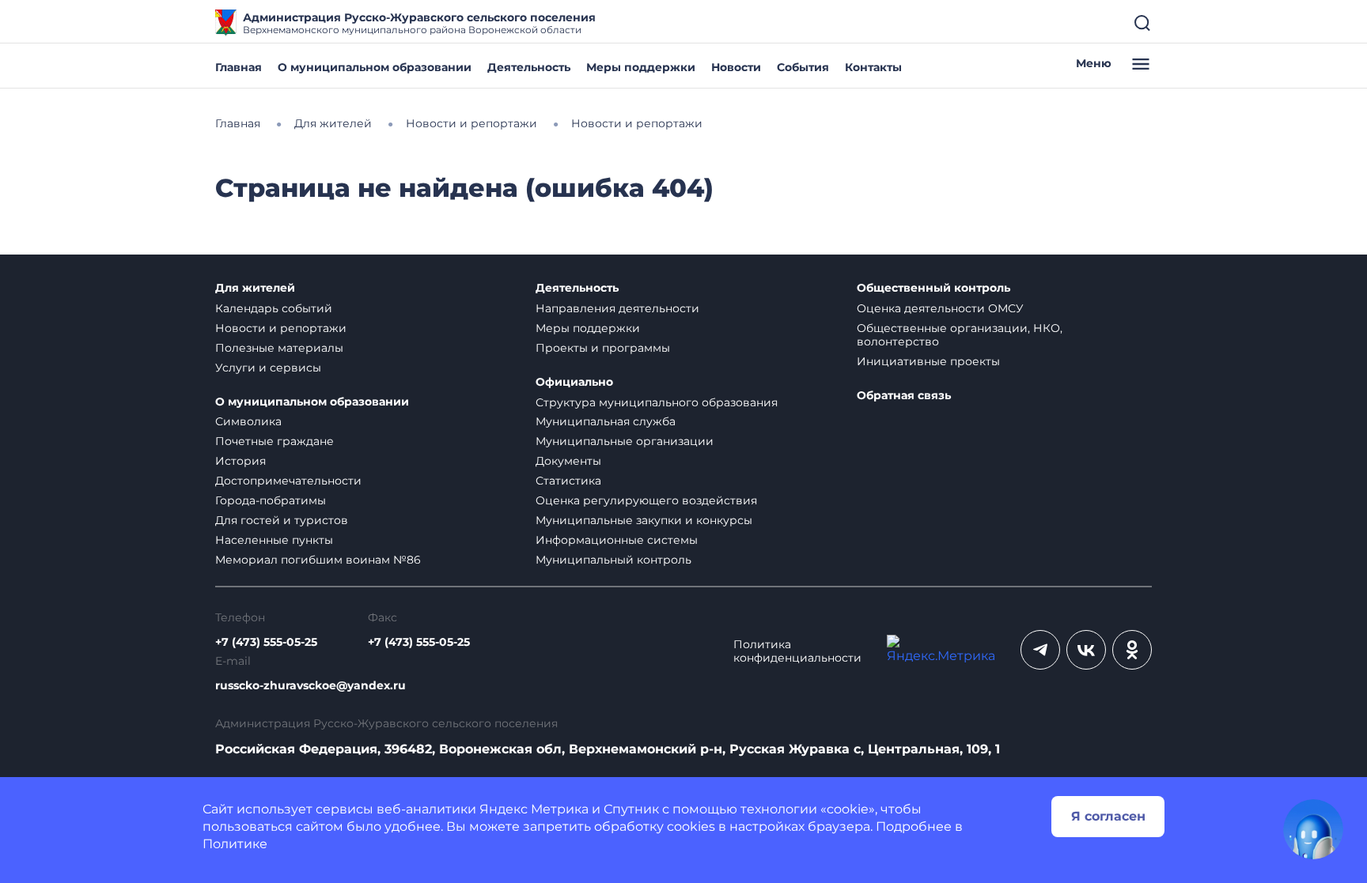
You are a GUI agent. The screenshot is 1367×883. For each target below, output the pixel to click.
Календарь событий (273, 308)
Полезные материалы (279, 348)
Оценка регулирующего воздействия (646, 500)
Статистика (568, 481)
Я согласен (1108, 816)
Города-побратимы (270, 500)
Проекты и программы (603, 348)
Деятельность (528, 67)
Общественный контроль (933, 288)
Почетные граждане (274, 441)
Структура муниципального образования (657, 402)
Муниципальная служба (606, 421)
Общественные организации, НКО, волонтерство (959, 335)
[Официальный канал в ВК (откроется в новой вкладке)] (1086, 650)
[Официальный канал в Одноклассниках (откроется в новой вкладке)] (1132, 650)
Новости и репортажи (280, 328)
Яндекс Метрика (534, 809)
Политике (235, 843)
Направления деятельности (617, 308)
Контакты (873, 67)
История (240, 461)
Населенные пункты (274, 540)
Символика (248, 421)
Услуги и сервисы (268, 367)
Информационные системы (617, 540)
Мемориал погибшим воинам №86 (318, 560)
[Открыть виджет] (1313, 829)
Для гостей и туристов (281, 520)
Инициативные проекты (928, 361)
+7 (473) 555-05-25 (266, 642)
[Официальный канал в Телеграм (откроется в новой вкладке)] (1040, 650)
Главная (238, 67)
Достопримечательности (288, 481)
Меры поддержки (640, 67)
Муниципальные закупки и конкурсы (644, 520)
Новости (736, 67)
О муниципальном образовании (374, 67)
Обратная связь (904, 395)
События (803, 67)
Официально (574, 382)
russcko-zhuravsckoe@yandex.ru (310, 685)
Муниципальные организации (625, 441)
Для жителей (255, 288)
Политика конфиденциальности (797, 651)
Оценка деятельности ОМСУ (940, 308)
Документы (568, 461)
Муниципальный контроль (613, 560)
